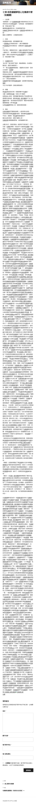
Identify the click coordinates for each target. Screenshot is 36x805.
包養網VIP (13, 155)
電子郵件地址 (7, 745)
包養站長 (24, 173)
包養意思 (22, 30)
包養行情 (23, 292)
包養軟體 (13, 239)
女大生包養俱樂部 (19, 266)
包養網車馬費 (16, 22)
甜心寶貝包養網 (25, 301)
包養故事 (5, 120)
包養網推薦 (13, 286)
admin (14, 9)
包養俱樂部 (17, 233)
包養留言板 (6, 153)
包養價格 (16, 164)
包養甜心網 (24, 160)
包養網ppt (7, 43)
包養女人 (5, 138)
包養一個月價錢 (21, 98)
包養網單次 (28, 270)
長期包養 (27, 46)
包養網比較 (18, 365)
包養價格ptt (24, 171)
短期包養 (22, 138)
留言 (4, 711)
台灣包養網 (20, 54)
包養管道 (18, 144)
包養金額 (23, 272)
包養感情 (15, 208)
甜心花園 (17, 330)
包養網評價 (25, 186)
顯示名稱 (6, 736)
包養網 (23, 52)
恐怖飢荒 (7, 2)
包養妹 (14, 195)
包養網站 (6, 46)
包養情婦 (29, 129)
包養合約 (26, 407)
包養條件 (16, 129)
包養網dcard (10, 182)
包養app (14, 133)
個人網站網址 (6, 754)
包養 (14, 24)
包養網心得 (6, 30)
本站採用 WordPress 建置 (10, 801)
